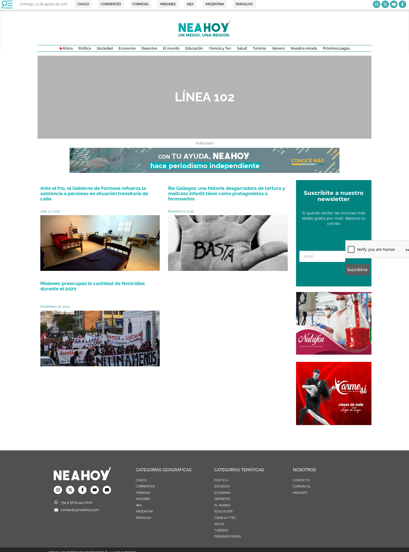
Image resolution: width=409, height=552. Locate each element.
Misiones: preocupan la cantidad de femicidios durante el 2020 (92, 286)
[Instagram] (376, 4)
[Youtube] (394, 4)
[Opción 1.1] (204, 171)
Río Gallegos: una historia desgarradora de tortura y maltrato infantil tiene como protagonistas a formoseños (226, 193)
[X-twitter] (385, 4)
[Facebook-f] (402, 4)
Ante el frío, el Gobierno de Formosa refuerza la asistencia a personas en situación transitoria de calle (94, 193)
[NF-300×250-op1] (333, 353)
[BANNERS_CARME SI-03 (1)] (333, 423)
